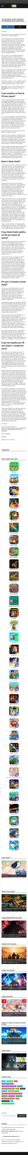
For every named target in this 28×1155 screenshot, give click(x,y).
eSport (20, 1086)
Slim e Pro (10, 1081)
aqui (3, 1081)
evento (4, 1091)
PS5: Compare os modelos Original (11, 1093)
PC (11, 1101)
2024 (17, 1098)
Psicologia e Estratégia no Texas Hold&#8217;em (14, 936)
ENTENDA (11, 1096)
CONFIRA (4, 1096)
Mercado (18, 1096)
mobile (22, 1088)
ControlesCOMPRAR (8, 1103)
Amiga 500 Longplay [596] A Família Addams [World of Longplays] (13, 1042)
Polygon (7, 434)
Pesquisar (4, 1113)
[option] (14, 872)
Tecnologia (5, 1101)
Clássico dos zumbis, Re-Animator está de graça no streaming (14, 961)
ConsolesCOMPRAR (7, 1083)
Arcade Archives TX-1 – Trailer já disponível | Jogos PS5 (14, 988)
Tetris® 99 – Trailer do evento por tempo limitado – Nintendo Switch (14, 1014)
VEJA (17, 1088)
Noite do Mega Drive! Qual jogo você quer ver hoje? (14, 910)
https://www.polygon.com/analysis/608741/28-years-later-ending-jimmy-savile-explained (13, 429)
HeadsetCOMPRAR (13, 1091)
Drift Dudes (5, 883)
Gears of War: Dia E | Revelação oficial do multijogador (12, 1068)
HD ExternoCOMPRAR (8, 1098)
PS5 (16, 1081)
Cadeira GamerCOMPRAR (9, 1086)
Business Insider (13, 304)
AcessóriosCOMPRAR (8, 1088)
